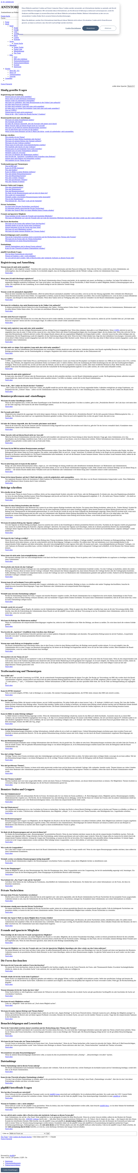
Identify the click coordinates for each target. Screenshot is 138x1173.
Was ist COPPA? (11, 110)
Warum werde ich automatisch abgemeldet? (20, 100)
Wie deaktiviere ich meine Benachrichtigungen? (21, 241)
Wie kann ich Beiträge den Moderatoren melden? (21, 154)
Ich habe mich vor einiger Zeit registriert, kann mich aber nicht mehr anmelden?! (32, 108)
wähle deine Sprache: (119, 86)
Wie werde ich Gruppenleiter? (15, 195)
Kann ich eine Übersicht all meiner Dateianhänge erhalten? (25, 248)
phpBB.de (116, 1096)
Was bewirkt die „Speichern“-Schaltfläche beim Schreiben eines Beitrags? (30, 156)
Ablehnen (108, 28)
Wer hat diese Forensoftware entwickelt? (19, 254)
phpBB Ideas (104, 1106)
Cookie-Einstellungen (73, 28)
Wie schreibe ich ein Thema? (15, 137)
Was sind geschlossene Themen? (16, 180)
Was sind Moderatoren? (13, 189)
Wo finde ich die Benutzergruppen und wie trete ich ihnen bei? (26, 193)
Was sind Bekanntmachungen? (15, 176)
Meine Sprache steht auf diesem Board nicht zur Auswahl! (25, 126)
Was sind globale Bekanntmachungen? (18, 174)
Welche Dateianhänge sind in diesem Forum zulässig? (23, 246)
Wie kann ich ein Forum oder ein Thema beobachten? (23, 239)
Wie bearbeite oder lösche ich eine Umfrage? (20, 147)
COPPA (116, 330)
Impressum (9, 1161)
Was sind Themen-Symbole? (15, 181)
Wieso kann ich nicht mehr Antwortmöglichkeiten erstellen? (25, 145)
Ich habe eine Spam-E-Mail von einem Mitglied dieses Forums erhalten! (29, 210)
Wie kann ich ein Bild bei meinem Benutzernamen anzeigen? (26, 127)
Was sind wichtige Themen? (14, 178)
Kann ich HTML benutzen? (14, 168)
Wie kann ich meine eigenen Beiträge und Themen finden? (25, 231)
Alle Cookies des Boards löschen (20, 1137)
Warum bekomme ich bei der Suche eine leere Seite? (23, 227)
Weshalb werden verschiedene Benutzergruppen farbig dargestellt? (27, 197)
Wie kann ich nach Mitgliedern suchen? (18, 229)
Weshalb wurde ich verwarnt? (15, 153)
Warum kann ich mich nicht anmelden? (18, 97)
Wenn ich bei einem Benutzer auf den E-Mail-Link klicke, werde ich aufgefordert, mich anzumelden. (39, 131)
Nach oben (9, 273)
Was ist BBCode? (11, 166)
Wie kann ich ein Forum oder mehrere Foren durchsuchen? (25, 223)
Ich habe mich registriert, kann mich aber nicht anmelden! (24, 106)
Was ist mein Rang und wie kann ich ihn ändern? (21, 129)
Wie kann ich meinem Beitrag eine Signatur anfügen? (23, 141)
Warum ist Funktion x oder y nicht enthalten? (20, 256)
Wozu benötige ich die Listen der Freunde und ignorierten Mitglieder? (29, 216)
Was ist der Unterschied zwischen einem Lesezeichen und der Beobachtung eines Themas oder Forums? (40, 237)
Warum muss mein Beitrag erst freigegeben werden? (23, 158)
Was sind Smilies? (11, 170)
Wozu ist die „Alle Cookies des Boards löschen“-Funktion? (25, 114)
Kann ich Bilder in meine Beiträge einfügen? (20, 172)
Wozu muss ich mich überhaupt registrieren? (20, 99)
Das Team (4, 1137)
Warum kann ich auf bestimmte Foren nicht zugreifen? (23, 149)
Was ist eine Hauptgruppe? (14, 199)
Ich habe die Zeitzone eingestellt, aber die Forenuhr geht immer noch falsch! (31, 124)
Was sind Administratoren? (14, 187)
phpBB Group (55, 1094)
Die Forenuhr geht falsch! (14, 122)
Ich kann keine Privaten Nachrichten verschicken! (22, 206)
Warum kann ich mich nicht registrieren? (19, 112)
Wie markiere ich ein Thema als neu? (17, 160)
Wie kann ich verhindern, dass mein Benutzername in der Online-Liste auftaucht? (32, 102)
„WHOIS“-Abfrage (32, 1119)
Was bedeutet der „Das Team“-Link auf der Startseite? (23, 201)
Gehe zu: (6, 1133)
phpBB (11, 1155)
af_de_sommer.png (7, 2)
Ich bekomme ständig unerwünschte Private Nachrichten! (24, 208)
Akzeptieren (90, 28)
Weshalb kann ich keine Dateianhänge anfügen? (21, 151)
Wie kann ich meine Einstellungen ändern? (19, 120)
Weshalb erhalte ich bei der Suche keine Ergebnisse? (23, 225)
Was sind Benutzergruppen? (14, 191)
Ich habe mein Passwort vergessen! (17, 104)
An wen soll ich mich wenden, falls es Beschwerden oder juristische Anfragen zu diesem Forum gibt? (39, 258)
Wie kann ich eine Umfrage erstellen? (18, 143)
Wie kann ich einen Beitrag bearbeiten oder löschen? (23, 139)
